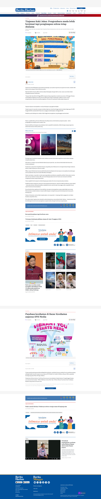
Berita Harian (62, 490)
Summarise (29, 32)
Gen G (74, 13)
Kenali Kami (18, 486)
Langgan (81, 8)
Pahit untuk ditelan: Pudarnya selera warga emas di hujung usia (46, 406)
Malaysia (28, 13)
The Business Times (64, 488)
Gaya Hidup (43, 13)
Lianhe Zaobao (63, 489)
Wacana (49, 13)
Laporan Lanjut (50, 388)
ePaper (67, 8)
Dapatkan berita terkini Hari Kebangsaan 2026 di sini (51, 15)
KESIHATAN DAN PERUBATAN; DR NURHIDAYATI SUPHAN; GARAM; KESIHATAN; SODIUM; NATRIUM (46, 412)
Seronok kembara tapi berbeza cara (36, 214)
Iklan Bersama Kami (19, 496)
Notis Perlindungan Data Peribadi (22, 489)
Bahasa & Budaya (61, 13)
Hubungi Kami (18, 485)
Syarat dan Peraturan (19, 488)
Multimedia (68, 13)
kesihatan (27, 412)
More (79, 13)
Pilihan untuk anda (29, 130)
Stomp (61, 493)
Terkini (17, 13)
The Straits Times (63, 487)
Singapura (23, 13)
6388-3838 (35, 488)
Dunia (33, 13)
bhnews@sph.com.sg (40, 495)
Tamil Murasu (62, 492)
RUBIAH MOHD (30, 82)
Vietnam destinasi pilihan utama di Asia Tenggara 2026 (43, 219)
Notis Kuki (17, 490)
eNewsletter (62, 8)
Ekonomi (38, 13)
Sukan (54, 13)
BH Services (18, 492)
